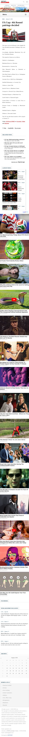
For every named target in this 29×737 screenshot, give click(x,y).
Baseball (5, 705)
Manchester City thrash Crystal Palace (21, 177)
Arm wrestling (6, 690)
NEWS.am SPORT (10, 121)
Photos (13, 5)
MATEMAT (10, 735)
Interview (21, 5)
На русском (18, 128)
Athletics (5, 695)
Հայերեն (10, 128)
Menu (5, 14)
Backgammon (6, 700)
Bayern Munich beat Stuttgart (21, 188)
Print (5, 128)
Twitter (23, 121)
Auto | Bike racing (7, 697)
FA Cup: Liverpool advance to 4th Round (14, 146)
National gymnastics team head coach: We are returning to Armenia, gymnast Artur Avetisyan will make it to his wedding (14, 625)
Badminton (5, 702)
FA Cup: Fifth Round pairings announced (14, 139)
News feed (7, 7)
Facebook (19, 121)
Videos (7, 5)
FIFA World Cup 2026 (19, 7)
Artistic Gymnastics (7, 692)
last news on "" (18, 162)
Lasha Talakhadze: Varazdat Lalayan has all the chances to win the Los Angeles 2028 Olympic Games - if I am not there (14, 615)
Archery (5, 687)
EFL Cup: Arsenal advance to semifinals (14, 150)
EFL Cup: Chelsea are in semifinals (13, 156)
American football (7, 685)
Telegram (6, 123)
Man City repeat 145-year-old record (13, 142)
